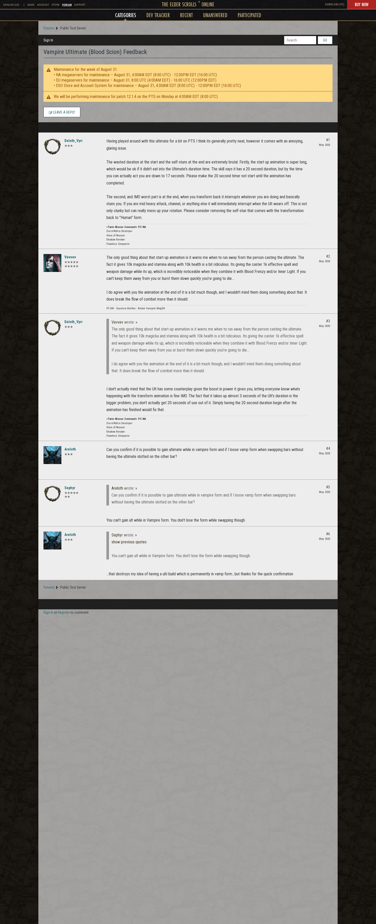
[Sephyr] (52, 494)
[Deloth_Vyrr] (52, 147)
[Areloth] (52, 455)
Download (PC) (334, 4)
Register (64, 612)
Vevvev (70, 257)
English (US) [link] (11, 4)
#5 (328, 487)
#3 (328, 321)
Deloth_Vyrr (73, 141)
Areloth (70, 449)
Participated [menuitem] (249, 15)
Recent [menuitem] (186, 15)
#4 (328, 448)
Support (79, 4)
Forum (67, 4)
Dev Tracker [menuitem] (158, 15)
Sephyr (69, 488)
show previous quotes (129, 542)
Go (325, 40)
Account (43, 4)
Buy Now (361, 4)
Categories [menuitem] (125, 15)
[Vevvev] (52, 263)
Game (31, 4)
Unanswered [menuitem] (215, 15)
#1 (328, 140)
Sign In (48, 40)
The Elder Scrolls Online (188, 4)
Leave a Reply (63, 112)
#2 (328, 256)
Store (56, 4)
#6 (328, 534)
